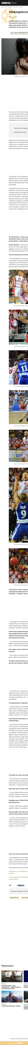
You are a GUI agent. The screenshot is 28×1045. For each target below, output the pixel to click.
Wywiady (10, 6)
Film (6, 6)
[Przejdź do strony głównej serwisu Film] (13, 3)
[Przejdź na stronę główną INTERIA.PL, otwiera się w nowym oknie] (6, 3)
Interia (2, 6)
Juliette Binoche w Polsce (20, 132)
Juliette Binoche (14, 897)
